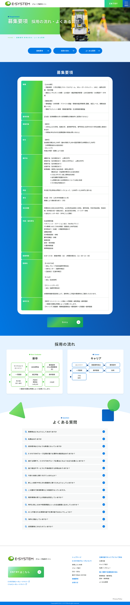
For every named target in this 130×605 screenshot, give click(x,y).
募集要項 (75, 579)
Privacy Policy (117, 599)
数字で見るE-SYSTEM (79, 575)
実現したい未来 (77, 565)
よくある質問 (103, 582)
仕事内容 (102, 561)
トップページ (76, 557)
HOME (11, 37)
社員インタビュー (105, 568)
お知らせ (75, 582)
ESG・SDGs (76, 572)
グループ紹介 (76, 568)
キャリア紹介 (103, 564)
